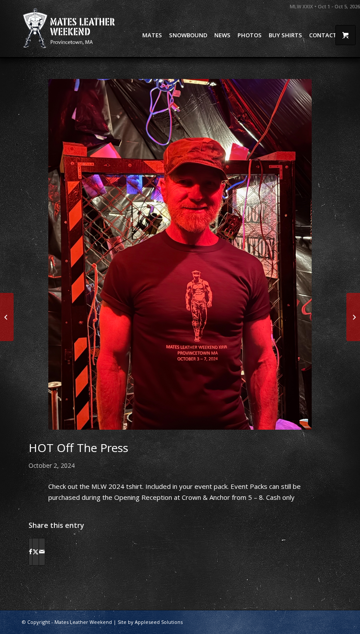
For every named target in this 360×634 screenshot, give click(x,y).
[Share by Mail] (42, 551)
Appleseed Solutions (159, 622)
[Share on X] (35, 551)
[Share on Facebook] (30, 551)
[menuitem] (152, 35)
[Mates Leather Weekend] (70, 28)
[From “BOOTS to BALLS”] (7, 317)
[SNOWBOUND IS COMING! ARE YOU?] (353, 317)
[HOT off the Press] (180, 254)
